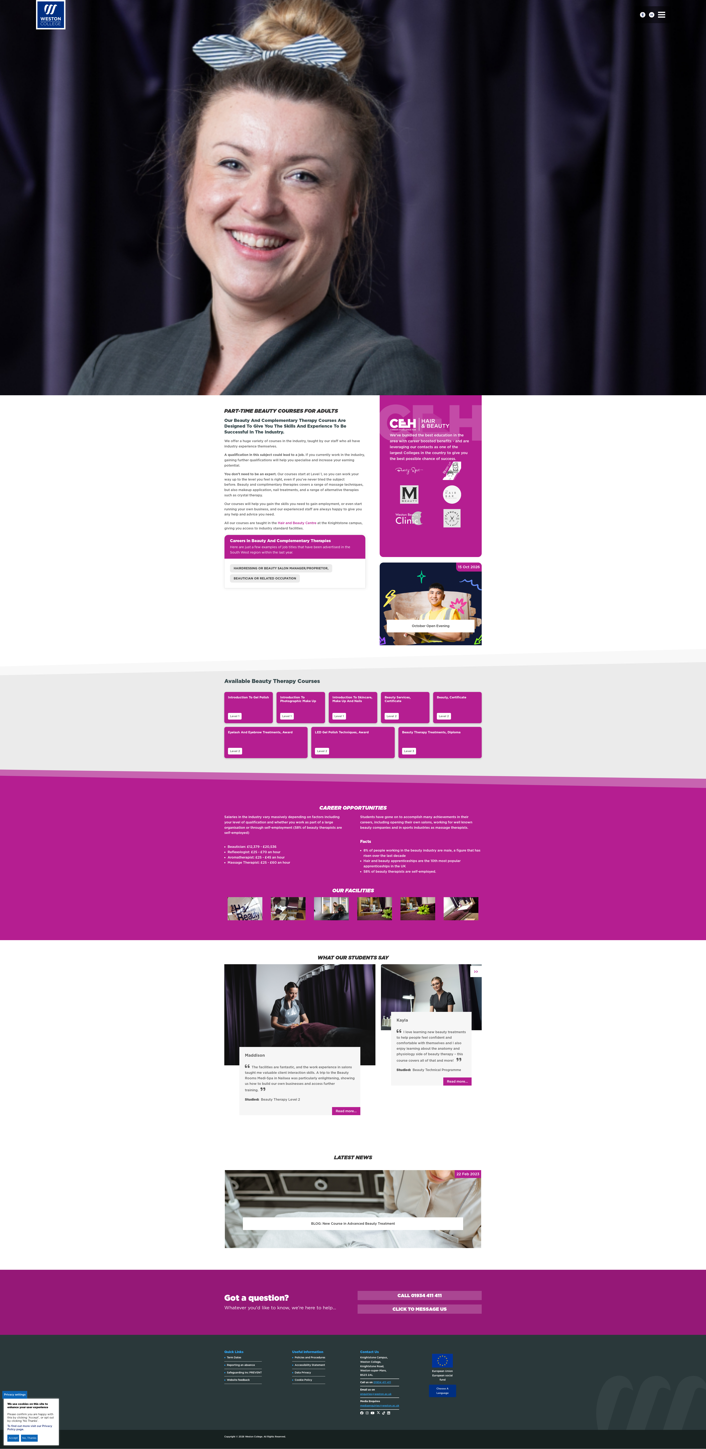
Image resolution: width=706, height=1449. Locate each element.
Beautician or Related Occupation (265, 578)
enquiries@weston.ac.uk (375, 1394)
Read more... (346, 1111)
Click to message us (420, 1309)
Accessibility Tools (642, 14)
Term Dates (234, 1357)
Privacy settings (15, 1394)
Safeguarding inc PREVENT (244, 1372)
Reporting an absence (241, 1365)
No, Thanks (29, 1437)
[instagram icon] (367, 1413)
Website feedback (238, 1379)
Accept (13, 1437)
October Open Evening (431, 626)
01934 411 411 (382, 1382)
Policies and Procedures (310, 1357)
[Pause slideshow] (651, 14)
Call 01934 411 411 (419, 1295)
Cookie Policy (303, 1379)
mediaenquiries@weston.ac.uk (379, 1405)
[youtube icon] (372, 1413)
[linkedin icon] (388, 1413)
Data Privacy (303, 1372)
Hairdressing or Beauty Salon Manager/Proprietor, (281, 568)
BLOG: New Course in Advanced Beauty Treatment (353, 1223)
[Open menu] (661, 15)
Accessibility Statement (310, 1365)
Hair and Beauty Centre (297, 523)
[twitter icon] (378, 1413)
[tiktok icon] (383, 1413)
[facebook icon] (361, 1413)
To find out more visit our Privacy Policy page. (29, 1427)
